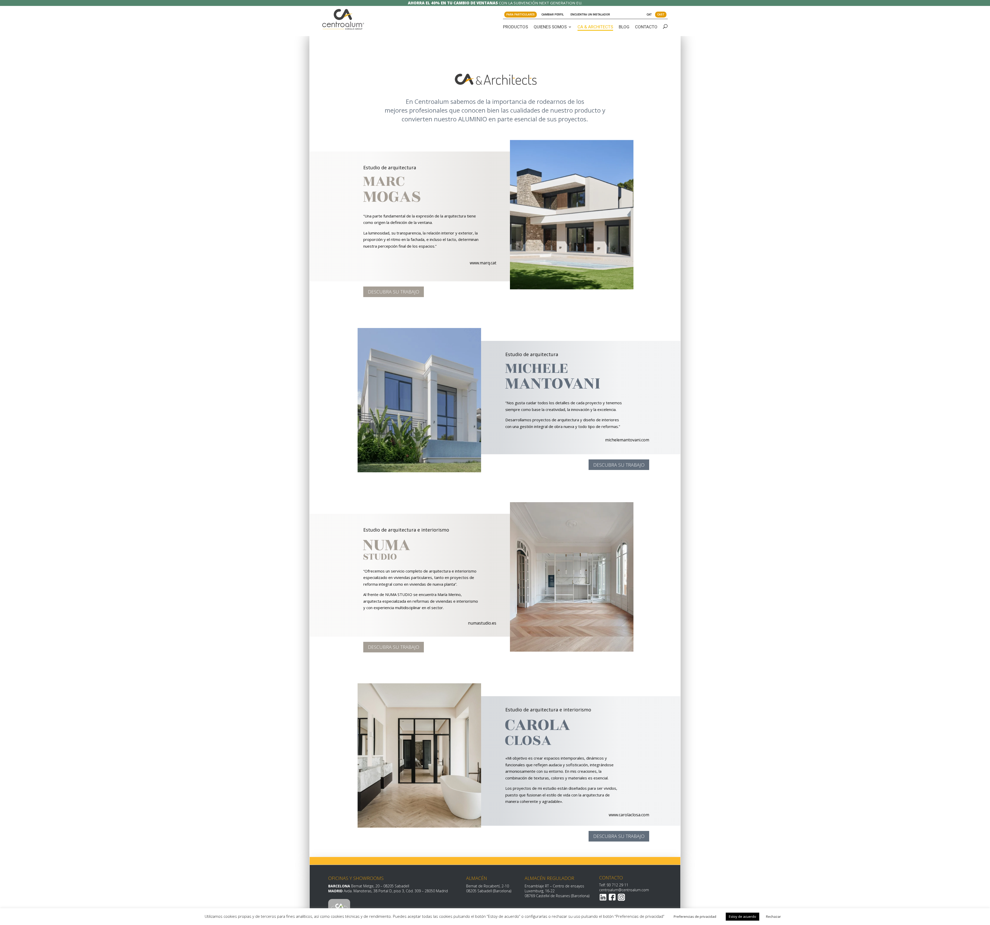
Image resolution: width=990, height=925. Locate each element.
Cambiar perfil (552, 14)
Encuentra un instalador (590, 14)
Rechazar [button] (773, 916)
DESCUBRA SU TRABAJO (393, 292)
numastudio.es (482, 623)
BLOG (624, 26)
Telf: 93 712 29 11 (613, 884)
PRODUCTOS (515, 26)
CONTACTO (646, 26)
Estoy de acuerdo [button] (742, 916)
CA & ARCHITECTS (595, 26)
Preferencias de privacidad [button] (695, 916)
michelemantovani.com (627, 440)
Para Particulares (520, 14)
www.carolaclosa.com (629, 815)
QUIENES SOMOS (550, 26)
